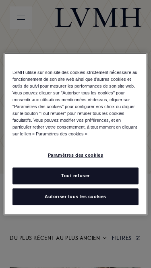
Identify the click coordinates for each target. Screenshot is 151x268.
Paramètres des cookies (75, 155)
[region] (75, 134)
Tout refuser (75, 175)
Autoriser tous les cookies (75, 196)
